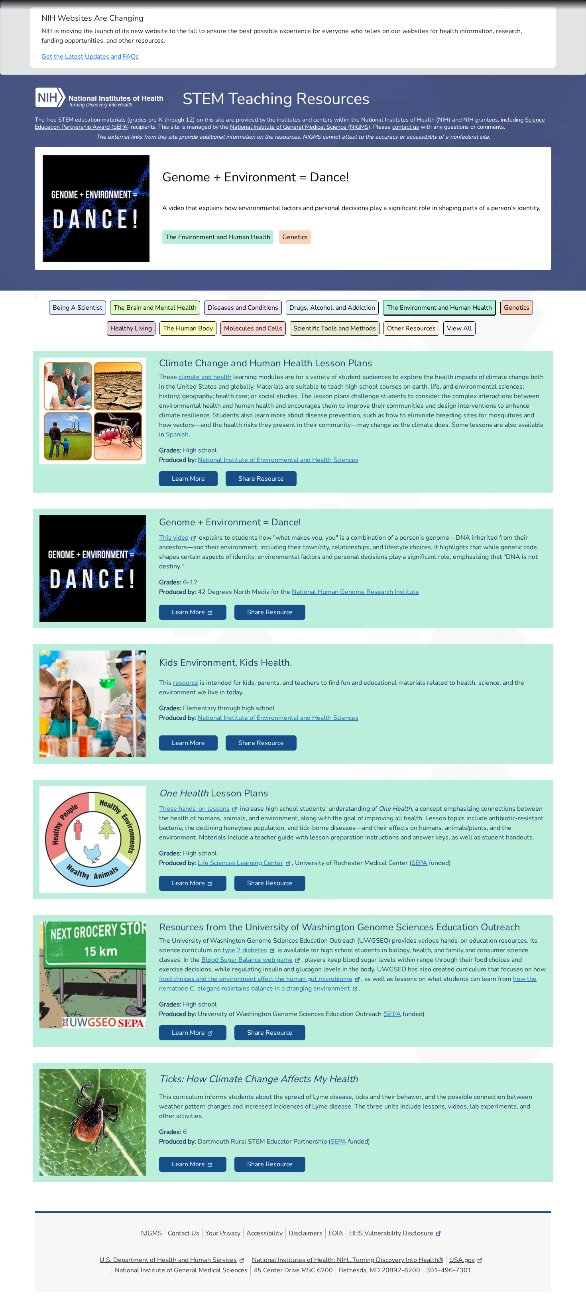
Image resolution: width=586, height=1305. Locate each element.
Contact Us (183, 1233)
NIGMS (151, 1233)
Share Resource (261, 478)
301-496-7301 (449, 1270)
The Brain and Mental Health (155, 307)
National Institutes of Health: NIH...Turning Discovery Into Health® (347, 1260)
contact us (405, 127)
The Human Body (188, 328)
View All (459, 328)
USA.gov (462, 1260)
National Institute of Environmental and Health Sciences (278, 460)
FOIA (335, 1233)
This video (174, 537)
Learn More (188, 478)
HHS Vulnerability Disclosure (391, 1233)
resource (185, 682)
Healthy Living (131, 328)
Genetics (295, 237)
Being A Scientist (77, 307)
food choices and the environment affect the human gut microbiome (255, 979)
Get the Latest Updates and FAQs (90, 56)
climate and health (205, 377)
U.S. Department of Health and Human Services (168, 1260)
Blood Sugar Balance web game (247, 959)
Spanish (177, 434)
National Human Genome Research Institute (355, 592)
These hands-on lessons (194, 808)
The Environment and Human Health (217, 237)
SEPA (419, 863)
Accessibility (264, 1233)
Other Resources (411, 328)
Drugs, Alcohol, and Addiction (332, 307)
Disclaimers (305, 1233)
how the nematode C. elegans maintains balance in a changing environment (348, 984)
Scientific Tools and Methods (334, 328)
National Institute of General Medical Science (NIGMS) (300, 127)
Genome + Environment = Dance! (255, 177)
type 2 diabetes (244, 950)
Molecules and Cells (253, 328)
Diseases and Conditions (243, 307)
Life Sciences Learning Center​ (240, 863)
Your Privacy (222, 1233)
